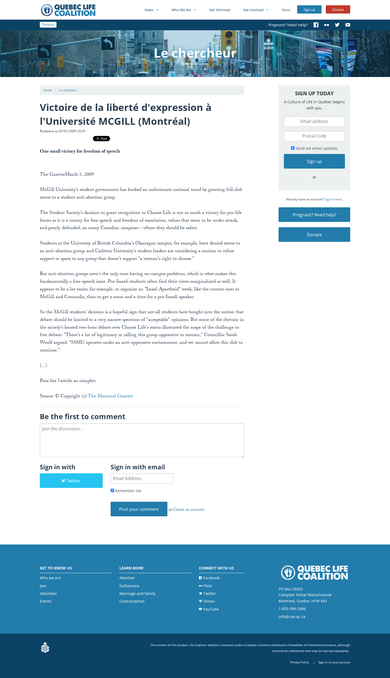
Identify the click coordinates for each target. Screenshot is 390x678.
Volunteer (48, 593)
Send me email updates (316, 148)
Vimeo (208, 601)
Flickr (208, 585)
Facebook (211, 577)
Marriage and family (137, 593)
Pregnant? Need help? (314, 215)
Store (286, 9)
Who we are (50, 577)
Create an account (188, 510)
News (149, 9)
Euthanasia (129, 585)
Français (48, 24)
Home (48, 90)
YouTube (211, 609)
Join (43, 585)
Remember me (127, 490)
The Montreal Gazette (110, 397)
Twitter (73, 481)
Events (45, 601)
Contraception (132, 601)
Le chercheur (68, 90)
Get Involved (253, 9)
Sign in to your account (334, 662)
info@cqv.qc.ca (292, 616)
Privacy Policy (299, 662)
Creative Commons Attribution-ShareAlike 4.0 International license (290, 645)
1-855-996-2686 (292, 608)
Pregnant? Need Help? (288, 24)
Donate (338, 9)
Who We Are (181, 9)
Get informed (219, 9)
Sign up (309, 9)
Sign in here (333, 199)
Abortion (127, 577)
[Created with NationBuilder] (45, 647)
